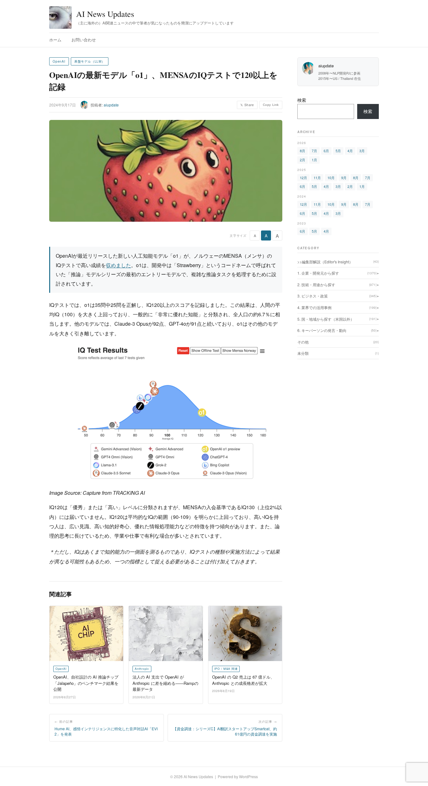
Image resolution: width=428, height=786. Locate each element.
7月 (314, 150)
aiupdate (111, 104)
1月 (314, 159)
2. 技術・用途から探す (337, 284)
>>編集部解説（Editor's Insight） (338, 261)
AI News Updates (105, 13)
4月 (350, 150)
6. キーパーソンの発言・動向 (337, 330)
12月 (303, 177)
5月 (338, 150)
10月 (331, 177)
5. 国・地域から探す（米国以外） (337, 319)
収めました (118, 265)
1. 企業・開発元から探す (337, 273)
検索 (301, 100)
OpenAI (59, 61)
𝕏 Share (247, 105)
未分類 (338, 353)
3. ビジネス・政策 (337, 295)
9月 (344, 177)
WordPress (248, 776)
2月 (302, 159)
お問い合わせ (83, 40)
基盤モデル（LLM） (89, 61)
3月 (362, 150)
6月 (326, 150)
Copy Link (271, 104)
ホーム (55, 40)
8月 (302, 150)
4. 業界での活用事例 (337, 307)
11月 (317, 177)
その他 (338, 341)
